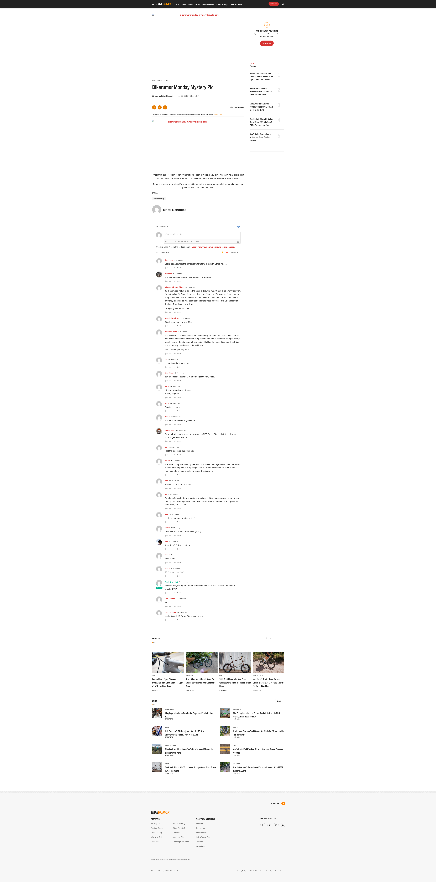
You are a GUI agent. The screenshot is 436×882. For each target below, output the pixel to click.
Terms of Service (205, 462)
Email (189, 432)
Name (189, 443)
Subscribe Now (218, 455)
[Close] (251, 415)
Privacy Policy (191, 462)
